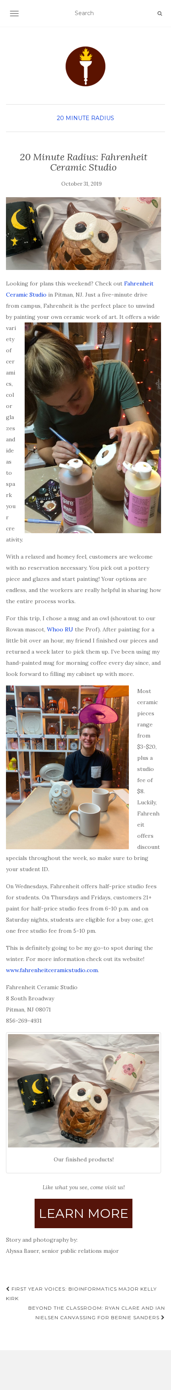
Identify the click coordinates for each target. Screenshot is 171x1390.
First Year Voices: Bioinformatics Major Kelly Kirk (81, 1293)
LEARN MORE (83, 1213)
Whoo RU (60, 629)
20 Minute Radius (85, 118)
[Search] (159, 13)
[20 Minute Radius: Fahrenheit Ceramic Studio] (83, 233)
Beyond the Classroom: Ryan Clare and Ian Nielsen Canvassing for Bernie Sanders (96, 1312)
